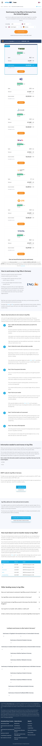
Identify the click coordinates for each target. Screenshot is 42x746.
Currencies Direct (5, 574)
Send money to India (5, 723)
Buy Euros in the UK (5, 733)
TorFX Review (17, 725)
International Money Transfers (7, 721)
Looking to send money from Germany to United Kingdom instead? (21, 35)
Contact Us (30, 723)
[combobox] (26, 24)
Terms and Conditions (32, 730)
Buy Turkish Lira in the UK (6, 737)
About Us (29, 721)
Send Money (6, 6)
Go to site (21, 71)
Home (2, 6)
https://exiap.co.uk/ (10, 703)
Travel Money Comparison (6, 735)
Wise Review (16, 723)
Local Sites (30, 725)
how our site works (9, 717)
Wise (8, 304)
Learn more (23, 265)
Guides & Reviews (18, 721)
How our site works (31, 734)
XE (12, 304)
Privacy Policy (30, 732)
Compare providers (21, 31)
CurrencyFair (4, 569)
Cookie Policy (30, 728)
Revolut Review (17, 728)
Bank (10, 6)
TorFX (3, 572)
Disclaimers (39, 6)
